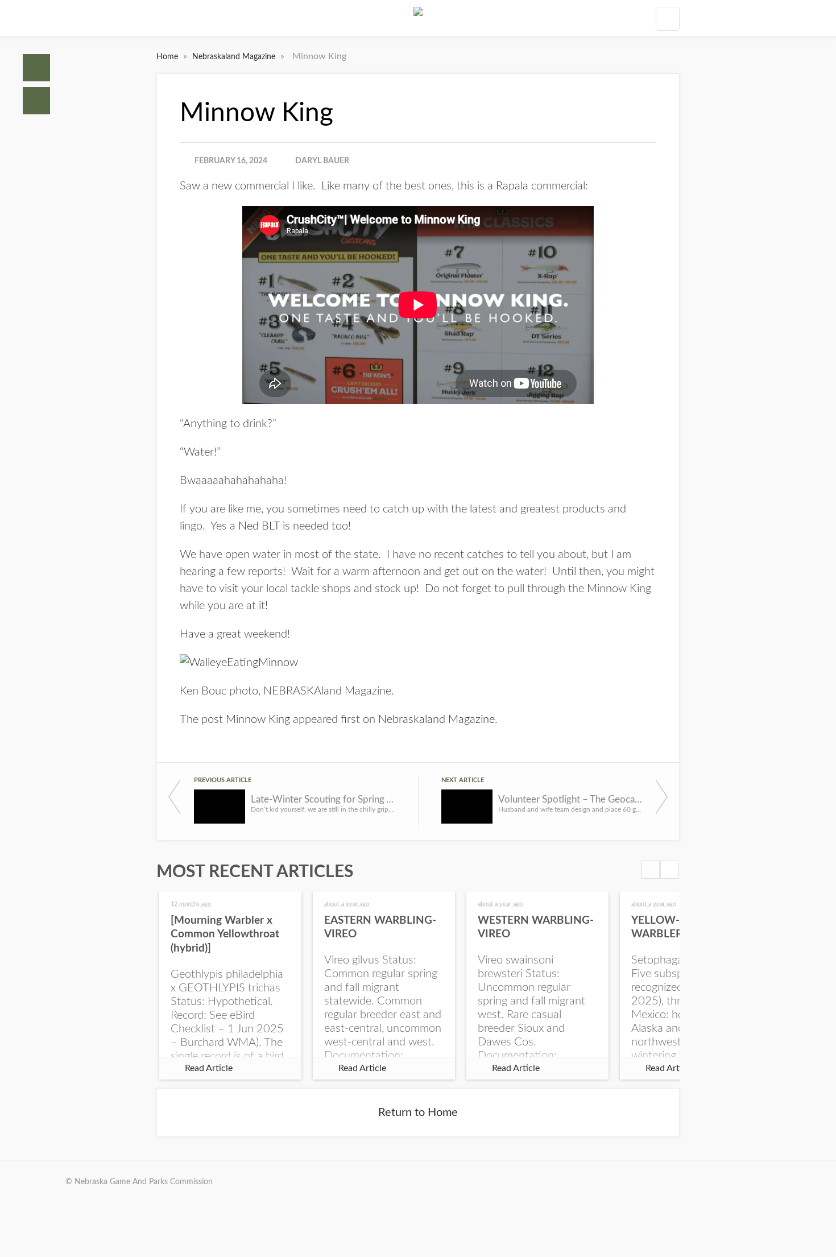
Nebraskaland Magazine (235, 57)
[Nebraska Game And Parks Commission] (418, 18)
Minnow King (258, 719)
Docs (36, 100)
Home (36, 67)
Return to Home (418, 1112)
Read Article (209, 1068)
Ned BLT (259, 526)
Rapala (512, 186)
